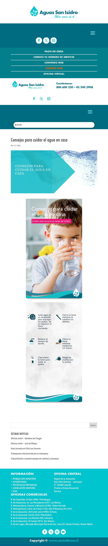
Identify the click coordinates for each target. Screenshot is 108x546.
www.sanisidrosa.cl (63, 540)
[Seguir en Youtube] (63, 531)
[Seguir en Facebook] (39, 40)
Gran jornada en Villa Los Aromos (26, 448)
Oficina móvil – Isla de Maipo (24, 443)
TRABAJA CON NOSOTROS (24, 478)
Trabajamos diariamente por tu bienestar (29, 453)
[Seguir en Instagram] (53, 40)
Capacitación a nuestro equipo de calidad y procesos (35, 458)
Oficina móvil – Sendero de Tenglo (26, 438)
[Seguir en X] (46, 40)
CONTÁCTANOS (19, 481)
